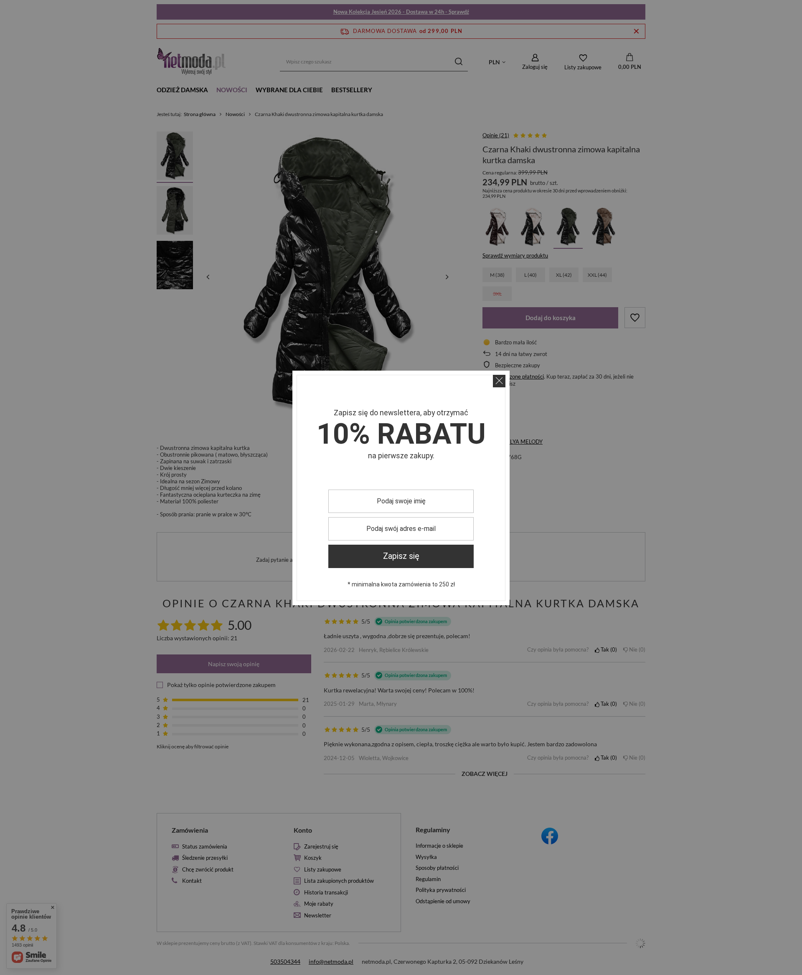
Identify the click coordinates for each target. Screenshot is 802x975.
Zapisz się (401, 556)
